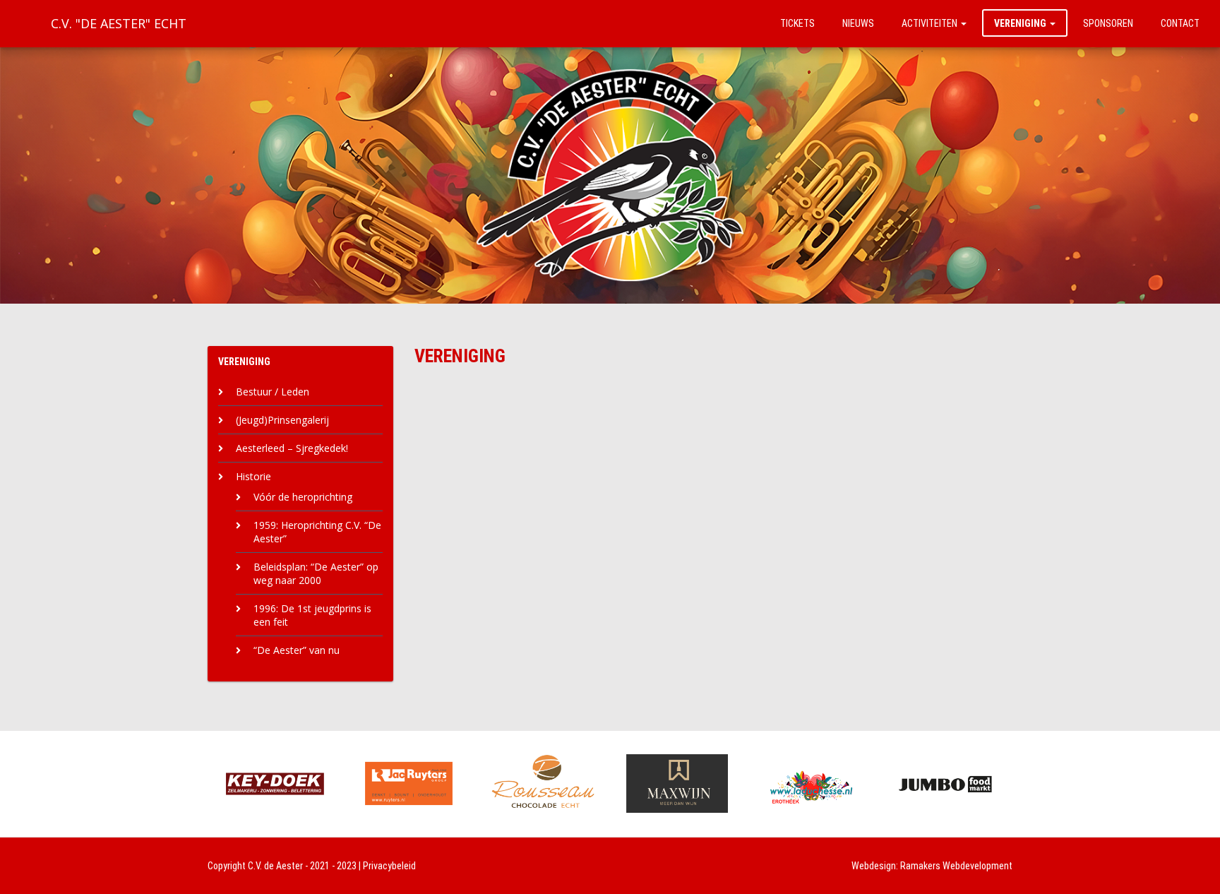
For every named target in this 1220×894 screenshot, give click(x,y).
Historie (253, 476)
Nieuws (858, 23)
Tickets (797, 23)
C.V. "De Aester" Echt (118, 23)
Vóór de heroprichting (302, 496)
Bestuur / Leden (272, 391)
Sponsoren (1108, 23)
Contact (1180, 23)
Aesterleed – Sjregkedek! (292, 448)
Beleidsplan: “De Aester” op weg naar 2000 (315, 573)
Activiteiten (930, 23)
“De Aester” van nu (296, 650)
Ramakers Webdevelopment (956, 865)
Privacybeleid (389, 865)
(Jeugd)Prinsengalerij (282, 420)
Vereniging (1021, 23)
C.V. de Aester (275, 865)
